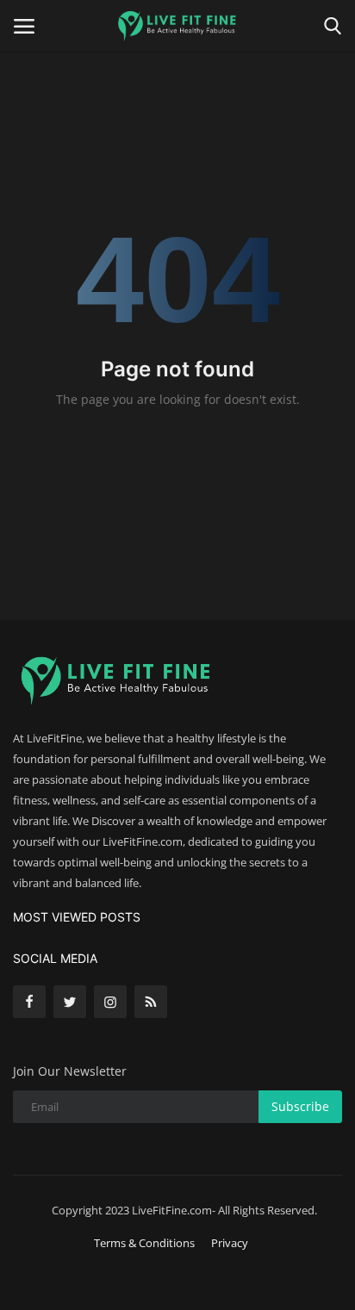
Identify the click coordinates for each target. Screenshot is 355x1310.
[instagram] (110, 1001)
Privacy (229, 1243)
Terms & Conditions (144, 1243)
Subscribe (300, 1106)
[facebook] (29, 1001)
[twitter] (69, 1001)
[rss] (150, 1001)
